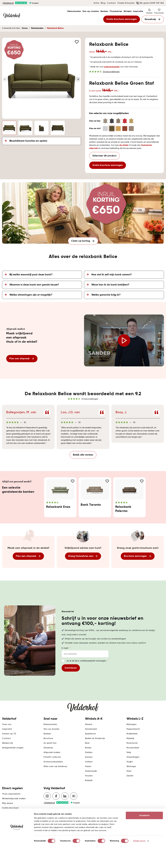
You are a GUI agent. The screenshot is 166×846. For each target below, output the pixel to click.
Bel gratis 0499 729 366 (152, 3)
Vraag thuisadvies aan (80, 556)
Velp (129, 752)
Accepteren (144, 815)
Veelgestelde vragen (12, 748)
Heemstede (91, 771)
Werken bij (7, 743)
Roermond (132, 743)
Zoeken (149, 13)
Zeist (129, 771)
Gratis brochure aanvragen (121, 19)
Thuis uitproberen (11, 794)
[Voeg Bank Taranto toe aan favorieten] (107, 481)
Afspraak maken (52, 752)
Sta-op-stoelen (90, 11)
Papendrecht (133, 729)
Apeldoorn (90, 734)
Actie (96, 3)
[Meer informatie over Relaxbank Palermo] (129, 489)
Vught (130, 762)
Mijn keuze (7, 803)
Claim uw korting (80, 241)
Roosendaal (133, 748)
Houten (89, 776)
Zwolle (130, 776)
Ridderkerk (132, 734)
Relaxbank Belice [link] (55, 28)
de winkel (123, 145)
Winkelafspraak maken (14, 799)
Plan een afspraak (19, 358)
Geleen (89, 762)
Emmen (89, 757)
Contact (111, 3)
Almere (88, 724)
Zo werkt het (50, 743)
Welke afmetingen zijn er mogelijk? (30, 295)
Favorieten (159, 13)
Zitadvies (48, 748)
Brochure (48, 738)
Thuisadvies (116, 11)
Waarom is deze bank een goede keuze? (34, 285)
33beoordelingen (111, 72)
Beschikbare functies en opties (28, 141)
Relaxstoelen (74, 11)
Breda (88, 748)
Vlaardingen (133, 757)
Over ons (6, 724)
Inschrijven (71, 668)
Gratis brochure (10, 808)
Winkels (128, 11)
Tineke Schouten (126, 3)
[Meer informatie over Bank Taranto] (95, 489)
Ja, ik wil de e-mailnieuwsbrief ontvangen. (87, 661)
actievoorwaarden (112, 67)
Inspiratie (138, 11)
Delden (88, 752)
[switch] (76, 841)
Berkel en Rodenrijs (95, 738)
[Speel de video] (124, 340)
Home (24, 28)
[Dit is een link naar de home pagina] (12, 15)
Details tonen (139, 841)
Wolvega (131, 766)
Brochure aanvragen (135, 556)
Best (87, 743)
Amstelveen (91, 729)
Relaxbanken (37, 28)
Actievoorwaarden (53, 762)
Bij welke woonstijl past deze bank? (31, 274)
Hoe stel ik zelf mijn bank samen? (111, 274)
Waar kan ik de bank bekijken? (110, 285)
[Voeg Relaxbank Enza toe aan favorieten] (72, 481)
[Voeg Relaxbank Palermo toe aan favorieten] (142, 481)
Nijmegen (131, 724)
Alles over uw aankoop (55, 766)
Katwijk (89, 780)
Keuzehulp (150, 19)
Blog (103, 3)
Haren (88, 766)
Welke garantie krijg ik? (105, 295)
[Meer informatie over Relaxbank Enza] (60, 489)
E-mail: (66, 648)
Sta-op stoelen (51, 729)
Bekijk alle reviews (83, 455)
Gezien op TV (9, 734)
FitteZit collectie (52, 757)
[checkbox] (63, 660)
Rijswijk (130, 738)
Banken (104, 11)
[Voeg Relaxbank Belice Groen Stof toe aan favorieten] (77, 42)
